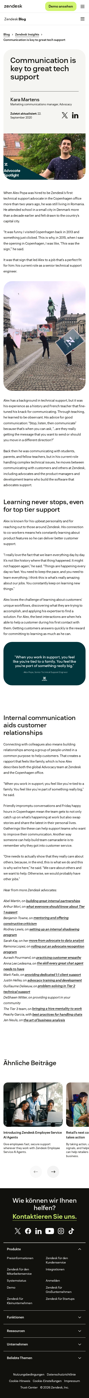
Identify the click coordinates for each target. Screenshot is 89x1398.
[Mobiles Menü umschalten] (82, 6)
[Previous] (36, 1172)
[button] (41, 1249)
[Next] (53, 1172)
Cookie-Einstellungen (47, 1381)
